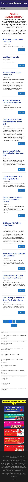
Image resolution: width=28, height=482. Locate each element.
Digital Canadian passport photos (8, 365)
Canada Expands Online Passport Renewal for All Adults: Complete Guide (12, 121)
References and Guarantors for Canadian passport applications (12, 101)
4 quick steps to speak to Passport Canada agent (13, 40)
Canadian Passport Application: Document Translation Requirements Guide (13, 153)
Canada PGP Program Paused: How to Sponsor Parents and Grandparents (13, 298)
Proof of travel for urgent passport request (10, 354)
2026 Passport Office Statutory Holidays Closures (12, 224)
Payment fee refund (5, 383)
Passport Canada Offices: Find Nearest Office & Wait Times (14, 254)
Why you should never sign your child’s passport (12, 73)
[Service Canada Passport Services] (14, 3)
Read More (21, 49)
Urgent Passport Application (11, 57)
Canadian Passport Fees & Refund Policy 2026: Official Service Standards (12, 199)
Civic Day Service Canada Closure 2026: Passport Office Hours (12, 177)
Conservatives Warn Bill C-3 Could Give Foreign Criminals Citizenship (13, 276)
